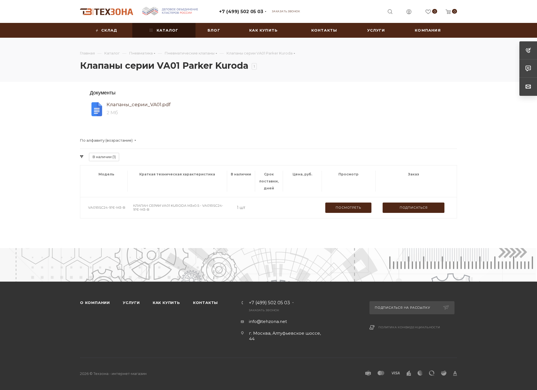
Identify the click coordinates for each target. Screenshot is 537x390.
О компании (95, 302)
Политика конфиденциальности (409, 327)
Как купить (166, 302)
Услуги (131, 302)
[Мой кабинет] (408, 12)
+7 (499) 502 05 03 (241, 11)
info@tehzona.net (268, 321)
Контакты (205, 302)
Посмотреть (348, 208)
